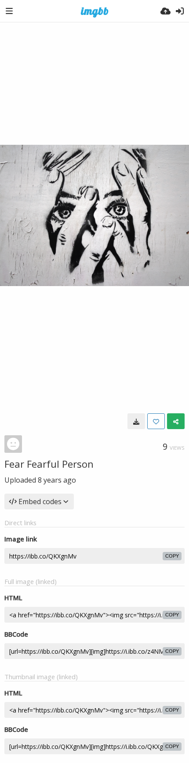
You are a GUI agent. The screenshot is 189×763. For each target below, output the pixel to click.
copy (172, 556)
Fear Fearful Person (49, 463)
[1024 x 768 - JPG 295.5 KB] (136, 421)
